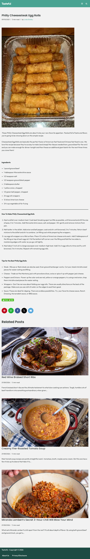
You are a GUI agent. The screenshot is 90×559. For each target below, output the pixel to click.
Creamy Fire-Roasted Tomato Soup (23, 448)
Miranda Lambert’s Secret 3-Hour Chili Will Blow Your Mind (37, 520)
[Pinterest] (4, 310)
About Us (5, 555)
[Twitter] (24, 310)
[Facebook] (17, 310)
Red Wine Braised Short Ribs (19, 377)
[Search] (86, 3)
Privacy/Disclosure (19, 555)
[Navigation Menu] (82, 3)
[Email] (30, 310)
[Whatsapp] (11, 310)
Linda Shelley (28, 19)
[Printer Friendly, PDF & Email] (8, 299)
